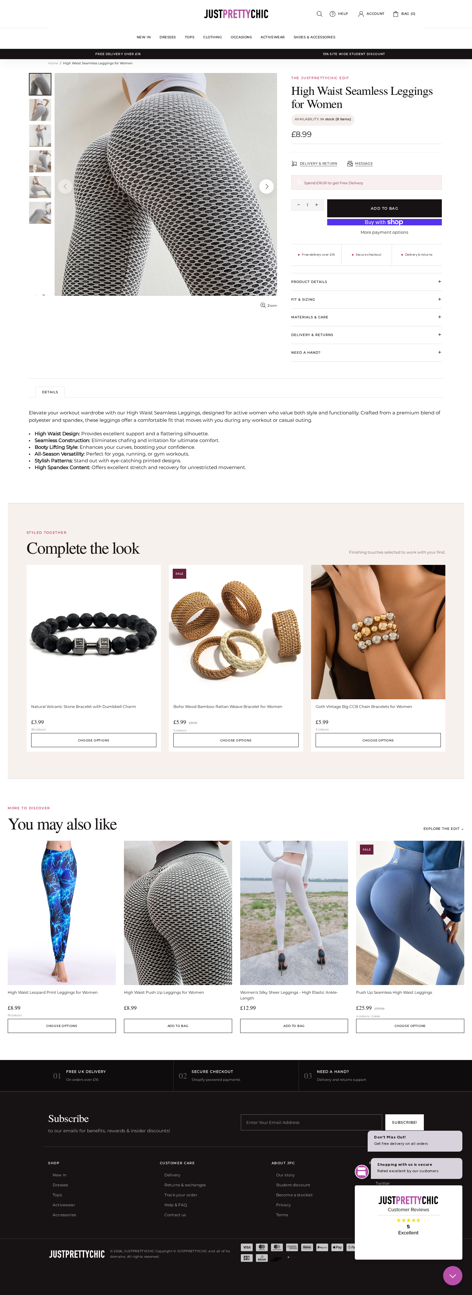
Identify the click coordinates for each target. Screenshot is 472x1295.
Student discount (293, 1184)
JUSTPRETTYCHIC (236, 14)
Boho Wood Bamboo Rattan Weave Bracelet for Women (227, 706)
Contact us (175, 1214)
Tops (57, 1194)
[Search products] (319, 14)
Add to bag (178, 1026)
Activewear (64, 1204)
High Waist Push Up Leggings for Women (164, 992)
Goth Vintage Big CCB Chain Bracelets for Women (364, 706)
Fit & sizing (366, 299)
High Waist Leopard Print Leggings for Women (53, 992)
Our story (285, 1175)
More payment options (384, 232)
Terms (282, 1214)
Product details (366, 281)
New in (59, 1175)
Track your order (180, 1194)
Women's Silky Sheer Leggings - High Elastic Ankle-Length (289, 995)
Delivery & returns (366, 334)
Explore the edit (444, 829)
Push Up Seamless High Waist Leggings (394, 992)
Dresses (60, 1184)
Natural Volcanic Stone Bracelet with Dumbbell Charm (83, 706)
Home (53, 63)
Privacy (283, 1204)
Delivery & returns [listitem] (418, 254)
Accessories (64, 1214)
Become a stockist (294, 1194)
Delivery (172, 1175)
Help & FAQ (175, 1204)
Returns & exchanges (185, 1184)
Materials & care (366, 317)
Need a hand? (366, 352)
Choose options (93, 740)
